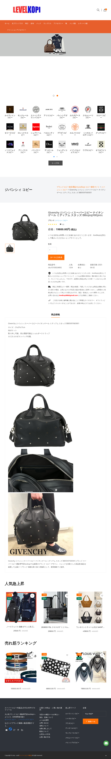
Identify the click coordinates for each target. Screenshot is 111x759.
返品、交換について (46, 717)
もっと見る (55, 163)
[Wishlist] (32, 596)
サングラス (47, 23)
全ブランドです (17, 23)
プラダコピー (70, 723)
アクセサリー (58, 23)
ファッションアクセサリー (16, 30)
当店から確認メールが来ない (49, 714)
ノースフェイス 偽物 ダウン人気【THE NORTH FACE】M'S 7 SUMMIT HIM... (20, 627)
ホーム (7, 23)
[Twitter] (14, 730)
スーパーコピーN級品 (25, 755)
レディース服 (83, 23)
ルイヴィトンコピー (72, 713)
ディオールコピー (71, 728)
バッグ (38, 23)
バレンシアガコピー (72, 742)
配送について (44, 731)
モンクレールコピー (72, 733)
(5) (63, 224)
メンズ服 (72, 23)
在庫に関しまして (45, 728)
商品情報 (55, 314)
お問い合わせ (44, 723)
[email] (106, 743)
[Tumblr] (10, 729)
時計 (26, 23)
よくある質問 (44, 720)
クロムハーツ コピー (72, 738)
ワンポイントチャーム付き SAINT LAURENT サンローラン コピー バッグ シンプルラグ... (90, 627)
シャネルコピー (70, 718)
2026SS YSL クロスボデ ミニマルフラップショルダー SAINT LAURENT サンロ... (55, 627)
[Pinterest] (18, 730)
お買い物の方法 (44, 737)
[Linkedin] (22, 730)
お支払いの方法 (44, 734)
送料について (44, 726)
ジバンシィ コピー (61, 220)
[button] (53, 95)
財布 (32, 23)
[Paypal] (6, 730)
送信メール (91, 721)
